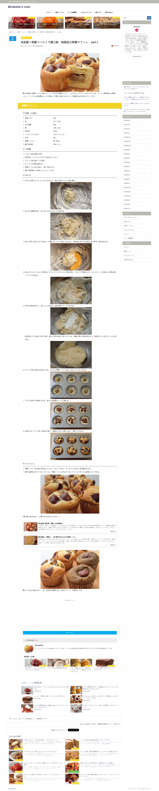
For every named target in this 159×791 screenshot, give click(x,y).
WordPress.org (128, 259)
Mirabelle (116, 45)
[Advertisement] (46, 615)
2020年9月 (127, 149)
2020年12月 (127, 137)
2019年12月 (127, 187)
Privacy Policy (12, 788)
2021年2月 (127, 128)
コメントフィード (129, 255)
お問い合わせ (109, 12)
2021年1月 (127, 133)
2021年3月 (127, 124)
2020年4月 (127, 170)
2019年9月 (127, 200)
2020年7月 (127, 158)
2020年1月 (127, 183)
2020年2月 (127, 179)
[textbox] (70, 319)
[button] (10, 22)
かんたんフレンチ (86, 12)
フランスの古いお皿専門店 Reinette (134, 93)
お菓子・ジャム (59, 12)
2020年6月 (127, 162)
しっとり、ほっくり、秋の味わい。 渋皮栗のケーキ (29, 718)
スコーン (49, 12)
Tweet (12, 39)
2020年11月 (127, 141)
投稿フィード (128, 251)
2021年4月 (127, 120)
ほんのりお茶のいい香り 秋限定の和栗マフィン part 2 (98, 724)
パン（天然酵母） (72, 12)
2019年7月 (127, 208)
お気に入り (98, 12)
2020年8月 (127, 154)
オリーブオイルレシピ (130, 217)
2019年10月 (127, 196)
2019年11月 (127, 191)
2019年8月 (127, 204)
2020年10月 (127, 145)
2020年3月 (127, 175)
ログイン (126, 247)
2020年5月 (127, 166)
